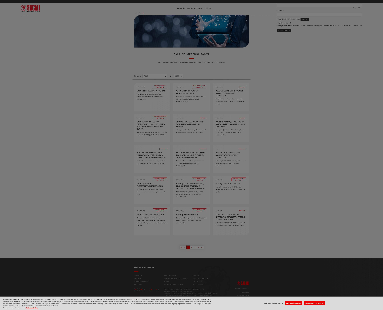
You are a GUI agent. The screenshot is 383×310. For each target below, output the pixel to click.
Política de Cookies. (32, 308)
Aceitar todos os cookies (314, 303)
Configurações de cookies (273, 303)
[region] (191, 303)
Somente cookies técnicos (293, 303)
